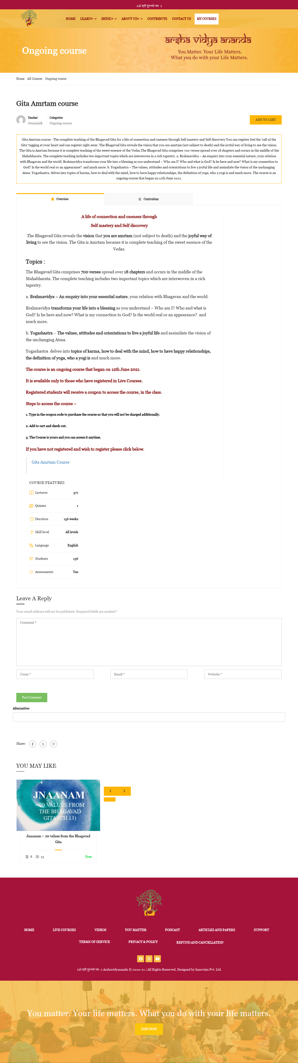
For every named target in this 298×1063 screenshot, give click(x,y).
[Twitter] (43, 743)
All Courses (34, 78)
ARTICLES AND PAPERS (217, 930)
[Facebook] (32, 743)
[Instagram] (149, 958)
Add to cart (266, 120)
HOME (29, 930)
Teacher (33, 117)
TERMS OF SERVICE (94, 942)
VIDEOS (100, 930)
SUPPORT (261, 930)
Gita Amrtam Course (51, 462)
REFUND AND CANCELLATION (200, 942)
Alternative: (21, 708)
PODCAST (172, 930)
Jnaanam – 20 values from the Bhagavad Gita (58, 839)
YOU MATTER (135, 930)
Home (20, 78)
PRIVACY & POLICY (143, 942)
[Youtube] (157, 958)
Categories (56, 117)
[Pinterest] (53, 743)
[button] (109, 799)
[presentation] (110, 791)
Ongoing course (55, 78)
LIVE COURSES (64, 930)
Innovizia (202, 969)
